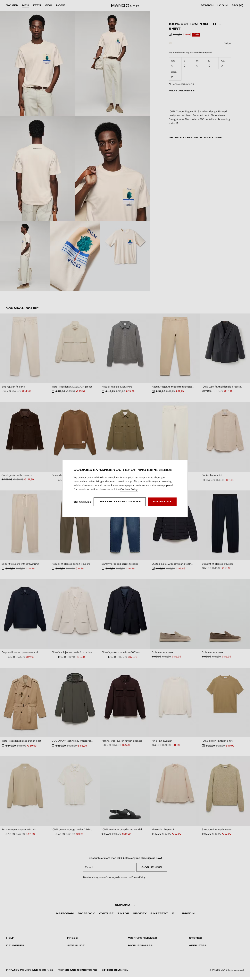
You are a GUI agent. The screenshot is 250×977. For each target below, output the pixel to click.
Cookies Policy (129, 489)
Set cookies (82, 501)
